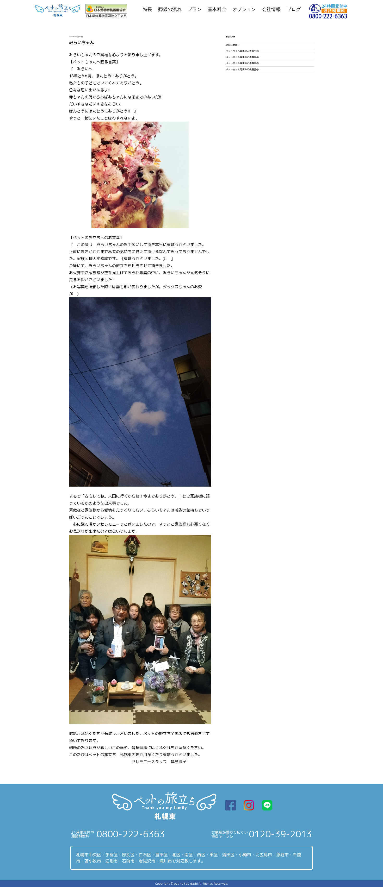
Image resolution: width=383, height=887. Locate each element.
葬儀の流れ (170, 9)
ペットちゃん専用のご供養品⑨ (242, 57)
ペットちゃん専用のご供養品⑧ (242, 63)
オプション (244, 9)
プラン (195, 9)
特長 (147, 9)
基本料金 (217, 9)
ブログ (294, 9)
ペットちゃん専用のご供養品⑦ (242, 69)
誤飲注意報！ (233, 44)
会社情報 (271, 9)
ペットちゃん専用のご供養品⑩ (242, 51)
